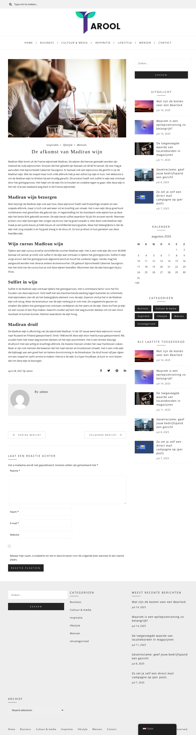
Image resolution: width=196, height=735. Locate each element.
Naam (14, 511)
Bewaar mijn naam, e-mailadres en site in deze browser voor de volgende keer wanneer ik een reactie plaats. (67, 557)
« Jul (137, 282)
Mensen (145, 42)
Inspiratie (103, 42)
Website (14, 534)
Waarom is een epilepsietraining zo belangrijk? (158, 618)
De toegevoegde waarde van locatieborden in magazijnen (153, 637)
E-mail (14, 523)
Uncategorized (147, 323)
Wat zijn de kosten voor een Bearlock (159, 602)
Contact (165, 42)
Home (28, 42)
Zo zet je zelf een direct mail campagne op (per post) (153, 675)
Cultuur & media (74, 42)
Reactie (15, 470)
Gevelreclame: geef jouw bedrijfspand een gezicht (160, 656)
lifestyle (125, 42)
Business (47, 42)
